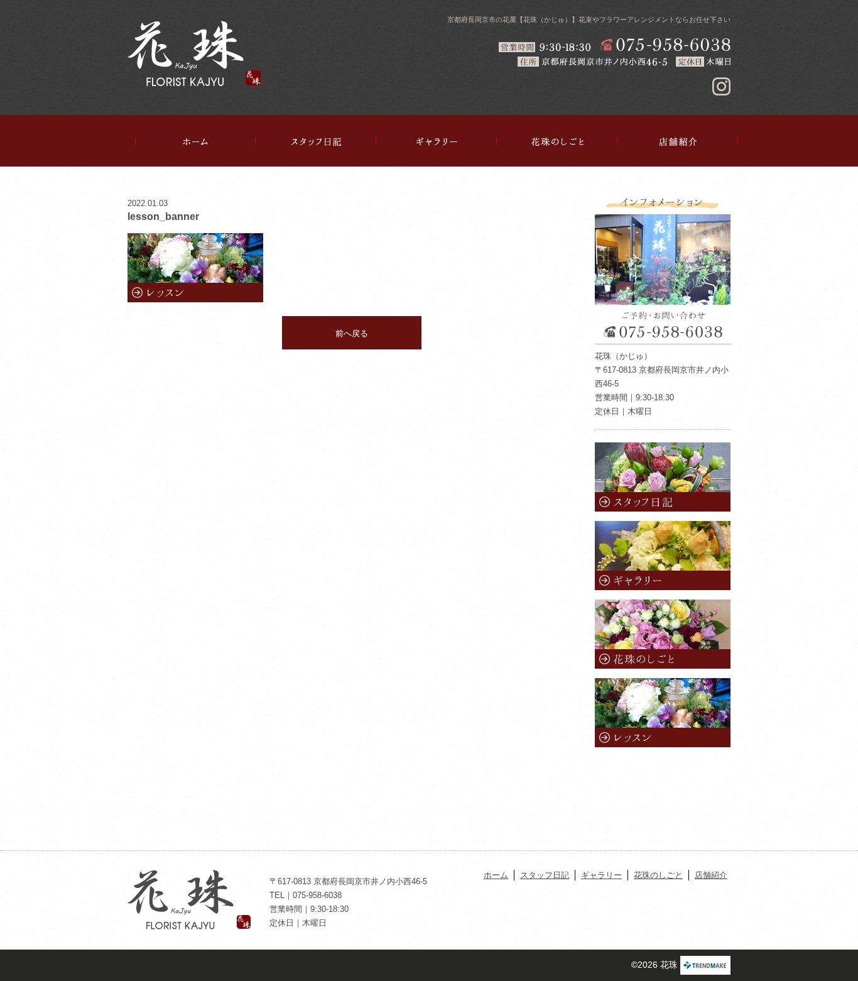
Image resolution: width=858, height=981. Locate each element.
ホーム (195, 141)
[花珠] (194, 53)
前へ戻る (351, 333)
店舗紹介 (677, 141)
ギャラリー (436, 141)
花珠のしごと (557, 141)
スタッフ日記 (316, 141)
